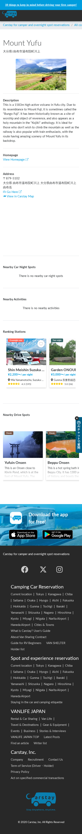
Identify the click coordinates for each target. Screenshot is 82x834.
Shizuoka (34, 612)
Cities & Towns (44, 624)
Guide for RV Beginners (26, 643)
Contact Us (55, 759)
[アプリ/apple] (23, 534)
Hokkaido (19, 606)
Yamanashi (17, 612)
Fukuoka (68, 600)
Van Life (46, 718)
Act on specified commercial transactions (37, 778)
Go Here (12, 192)
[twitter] (43, 569)
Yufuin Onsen (15, 462)
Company (17, 759)
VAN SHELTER (55, 643)
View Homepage (14, 159)
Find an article (20, 743)
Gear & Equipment (55, 724)
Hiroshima (64, 612)
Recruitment (36, 759)
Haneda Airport (20, 624)
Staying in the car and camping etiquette (36, 702)
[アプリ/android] (57, 534)
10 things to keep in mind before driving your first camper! (41, 4)
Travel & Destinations (25, 724)
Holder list (17, 649)
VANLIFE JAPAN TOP (25, 737)
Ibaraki (60, 606)
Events (15, 731)
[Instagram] (59, 569)
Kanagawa (54, 594)
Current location (21, 594)
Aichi (55, 600)
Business (29, 731)
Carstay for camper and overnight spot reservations (36, 25)
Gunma (34, 606)
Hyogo (43, 600)
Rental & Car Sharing (24, 718)
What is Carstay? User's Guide (30, 630)
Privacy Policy (20, 771)
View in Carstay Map (20, 196)
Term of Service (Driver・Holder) (32, 765)
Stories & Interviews (52, 731)
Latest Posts (52, 737)
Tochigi (47, 606)
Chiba (68, 594)
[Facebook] (24, 569)
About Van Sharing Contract (28, 637)
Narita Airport (57, 618)
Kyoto (15, 618)
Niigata (40, 618)
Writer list (40, 743)
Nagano (49, 612)
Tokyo (40, 594)
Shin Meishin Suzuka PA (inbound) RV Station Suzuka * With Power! (26, 370)
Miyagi (27, 618)
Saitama (18, 600)
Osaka (31, 600)
